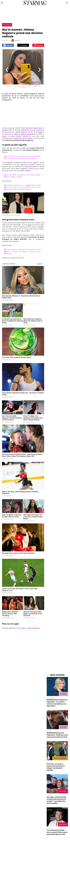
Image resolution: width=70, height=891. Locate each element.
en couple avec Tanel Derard (21, 138)
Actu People (63, 791)
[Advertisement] (35, 18)
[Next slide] (39, 70)
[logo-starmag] (35, 3)
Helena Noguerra (34, 628)
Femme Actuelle (30, 166)
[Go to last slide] (7, 70)
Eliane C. (17, 40)
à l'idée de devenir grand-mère (23, 134)
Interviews (63, 694)
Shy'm (4, 136)
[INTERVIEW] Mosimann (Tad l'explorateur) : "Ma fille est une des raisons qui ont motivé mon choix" (57, 735)
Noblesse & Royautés (60, 758)
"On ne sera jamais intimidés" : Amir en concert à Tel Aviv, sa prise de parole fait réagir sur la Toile (57, 832)
